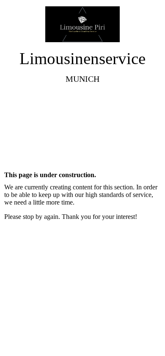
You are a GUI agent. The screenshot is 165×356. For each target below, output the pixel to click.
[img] (82, 24)
